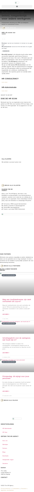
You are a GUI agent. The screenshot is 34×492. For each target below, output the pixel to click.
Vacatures (5, 463)
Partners (4, 448)
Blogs (3, 452)
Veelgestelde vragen (8, 459)
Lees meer (5, 82)
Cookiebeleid (15, 488)
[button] (17, 6)
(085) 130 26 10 (5, 482)
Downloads (5, 455)
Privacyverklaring (5, 488)
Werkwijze (5, 444)
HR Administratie (6, 428)
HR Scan (4, 432)
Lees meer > (5, 314)
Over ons (5, 440)
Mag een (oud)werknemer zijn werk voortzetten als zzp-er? (16, 300)
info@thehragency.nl (6, 480)
